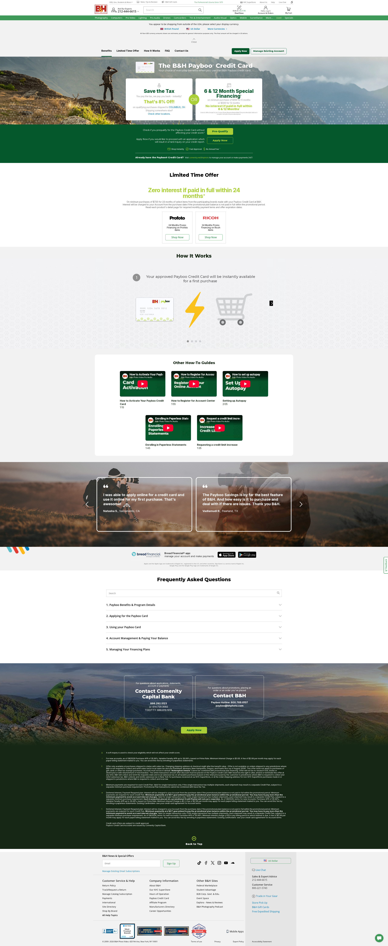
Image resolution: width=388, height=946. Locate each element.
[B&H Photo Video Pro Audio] (102, 9)
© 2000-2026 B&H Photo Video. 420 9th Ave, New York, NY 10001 (130, 941)
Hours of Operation (159, 894)
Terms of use (196, 941)
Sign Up (171, 863)
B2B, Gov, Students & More (120, 2)
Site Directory (109, 906)
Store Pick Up (259, 902)
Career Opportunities (160, 911)
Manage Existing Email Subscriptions (121, 871)
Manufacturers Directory (161, 906)
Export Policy (238, 941)
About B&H (155, 885)
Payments (107, 898)
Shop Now (177, 237)
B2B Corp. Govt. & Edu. (208, 894)
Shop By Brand (109, 911)
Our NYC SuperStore (159, 889)
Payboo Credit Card (159, 898)
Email (107, 863)
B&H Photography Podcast (210, 906)
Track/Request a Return (114, 889)
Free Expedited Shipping (266, 911)
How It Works (152, 50)
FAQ (167, 50)
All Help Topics (110, 915)
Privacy (217, 941)
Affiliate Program (157, 902)
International (108, 902)
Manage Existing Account (268, 51)
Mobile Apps (237, 931)
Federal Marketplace (207, 885)
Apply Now (240, 51)
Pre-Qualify (220, 131)
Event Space (203, 898)
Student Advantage (206, 889)
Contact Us (181, 50)
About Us (263, 2)
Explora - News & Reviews (210, 902)
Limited (128, 50)
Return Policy (109, 885)
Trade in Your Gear (267, 896)
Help (273, 2)
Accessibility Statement (262, 941)
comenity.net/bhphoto (199, 157)
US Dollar (273, 860)
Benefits (106, 50)
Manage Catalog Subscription (117, 894)
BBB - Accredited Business (109, 931)
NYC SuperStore (249, 2)
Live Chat (282, 2)
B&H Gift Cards (260, 907)
